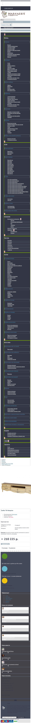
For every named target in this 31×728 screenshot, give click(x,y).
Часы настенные (10, 400)
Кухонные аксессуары (11, 332)
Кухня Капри (9, 168)
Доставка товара (11, 453)
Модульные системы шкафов (13, 54)
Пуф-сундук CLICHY (6, 628)
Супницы (9, 283)
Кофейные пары (10, 304)
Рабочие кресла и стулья (12, 128)
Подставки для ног (11, 90)
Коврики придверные (11, 368)
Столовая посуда (9, 258)
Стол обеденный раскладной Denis (14, 185)
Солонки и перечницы (11, 280)
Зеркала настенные (11, 392)
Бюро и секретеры (11, 98)
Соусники (9, 281)
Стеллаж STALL (5, 610)
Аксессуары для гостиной (12, 346)
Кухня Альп (9, 161)
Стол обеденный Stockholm (13, 181)
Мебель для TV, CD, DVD (12, 69)
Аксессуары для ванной (11, 377)
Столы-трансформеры (7, 671)
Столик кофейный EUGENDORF (9, 619)
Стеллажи (9, 76)
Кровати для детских (11, 123)
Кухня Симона (10, 152)
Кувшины (9, 269)
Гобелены (9, 245)
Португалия (14, 514)
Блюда (8, 261)
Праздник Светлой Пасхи (8, 651)
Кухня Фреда (10, 173)
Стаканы (9, 318)
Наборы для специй (11, 336)
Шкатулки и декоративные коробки (15, 414)
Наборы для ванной (11, 384)
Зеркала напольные (11, 391)
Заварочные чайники (11, 291)
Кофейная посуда (9, 300)
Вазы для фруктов (11, 264)
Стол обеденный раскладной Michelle (15, 193)
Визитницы (9, 355)
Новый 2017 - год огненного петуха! (10, 664)
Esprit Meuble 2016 (6, 658)
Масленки (9, 271)
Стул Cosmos (10, 199)
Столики (9, 72)
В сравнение (12, 548)
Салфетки (9, 250)
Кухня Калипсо (10, 166)
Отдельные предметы (12, 55)
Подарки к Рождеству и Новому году (16, 436)
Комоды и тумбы (11, 68)
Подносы (9, 275)
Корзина (7, 601)
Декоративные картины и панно (14, 411)
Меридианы (9, 86)
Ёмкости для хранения (12, 335)
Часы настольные (11, 401)
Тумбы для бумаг (11, 100)
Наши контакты (8, 598)
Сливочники (9, 305)
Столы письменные (11, 96)
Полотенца (10, 246)
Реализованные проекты (13, 450)
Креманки (9, 268)
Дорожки (9, 242)
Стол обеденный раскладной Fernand (15, 190)
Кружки (9, 293)
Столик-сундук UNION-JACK (8, 637)
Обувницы (9, 117)
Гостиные (7, 60)
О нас (8, 447)
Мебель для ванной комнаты (13, 135)
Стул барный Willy (11, 207)
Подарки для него (11, 433)
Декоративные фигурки (12, 408)
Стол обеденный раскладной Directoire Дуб (16, 187)
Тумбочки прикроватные (12, 46)
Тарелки (9, 284)
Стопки (8, 319)
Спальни (7, 42)
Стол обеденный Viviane (12, 182)
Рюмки (8, 316)
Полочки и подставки (11, 417)
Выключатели (14, 231)
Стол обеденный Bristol (12, 179)
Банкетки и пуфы (11, 49)
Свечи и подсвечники (11, 421)
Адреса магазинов (11, 455)
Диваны (9, 85)
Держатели (9, 381)
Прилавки (9, 67)
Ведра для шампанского (12, 325)
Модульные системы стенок (13, 77)
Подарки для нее (11, 434)
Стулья (8, 64)
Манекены (9, 374)
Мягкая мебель (9, 82)
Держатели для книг (11, 359)
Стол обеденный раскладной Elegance (15, 189)
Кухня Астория (10, 164)
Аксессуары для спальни (11, 371)
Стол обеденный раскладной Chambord (15, 183)
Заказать (5, 544)
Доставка (7, 597)
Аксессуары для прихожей (12, 362)
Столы (8, 63)
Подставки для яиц (11, 277)
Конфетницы (10, 267)
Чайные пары (10, 295)
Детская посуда (9, 308)
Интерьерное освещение (13, 219)
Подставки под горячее (12, 338)
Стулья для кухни (9, 196)
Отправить (21, 717)
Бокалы (9, 315)
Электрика (9, 230)
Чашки (8, 297)
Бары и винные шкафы (12, 71)
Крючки (9, 382)
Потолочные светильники (16, 222)
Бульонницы (10, 263)
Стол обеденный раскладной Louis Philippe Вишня (17, 191)
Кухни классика (9, 148)
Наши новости (10, 448)
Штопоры (9, 329)
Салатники (9, 279)
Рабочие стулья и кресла (12, 99)
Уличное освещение (12, 228)
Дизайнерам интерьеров (13, 451)
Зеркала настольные (11, 394)
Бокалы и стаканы (10, 312)
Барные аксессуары (10, 322)
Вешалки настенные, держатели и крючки (16, 366)
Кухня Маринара (10, 171)
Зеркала (7, 388)
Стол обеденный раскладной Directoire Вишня (17, 186)
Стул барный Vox (10, 206)
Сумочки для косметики (13, 248)
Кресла (8, 87)
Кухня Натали (10, 172)
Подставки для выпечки (12, 276)
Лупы (8, 356)
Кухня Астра (9, 151)
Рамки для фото (10, 410)
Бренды (7, 602)
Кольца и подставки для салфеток (14, 265)
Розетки (12, 233)
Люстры (12, 220)
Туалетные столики (11, 47)
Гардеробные (10, 53)
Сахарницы (9, 294)
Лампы (12, 226)
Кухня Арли (9, 162)
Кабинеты (7, 93)
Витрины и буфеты (11, 65)
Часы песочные (10, 402)
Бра (11, 223)
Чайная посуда (9, 288)
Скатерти (9, 243)
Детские (7, 120)
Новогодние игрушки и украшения (14, 424)
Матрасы (9, 57)
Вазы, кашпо (10, 349)
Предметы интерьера (11, 405)
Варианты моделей (11, 138)
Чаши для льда (10, 328)
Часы (6, 397)
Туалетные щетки (10, 385)
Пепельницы (9, 358)
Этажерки (9, 285)
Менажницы (9, 272)
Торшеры (13, 225)
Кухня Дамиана (10, 165)
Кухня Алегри (10, 160)
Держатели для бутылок (12, 326)
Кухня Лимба (10, 169)
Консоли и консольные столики (13, 73)
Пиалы (8, 273)
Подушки (9, 240)
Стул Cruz (9, 200)
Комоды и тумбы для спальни (13, 50)
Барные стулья (9, 203)
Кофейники (9, 303)
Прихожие (7, 109)
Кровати (9, 45)
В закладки (5, 548)
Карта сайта (8, 599)
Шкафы (8, 51)
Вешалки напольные (11, 365)
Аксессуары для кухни (11, 210)
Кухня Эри (9, 154)
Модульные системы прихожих (13, 113)
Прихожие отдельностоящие (13, 112)
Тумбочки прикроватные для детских (15, 124)
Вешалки (9, 380)
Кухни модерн (8, 157)
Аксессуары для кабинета (12, 352)
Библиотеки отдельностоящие (13, 75)
